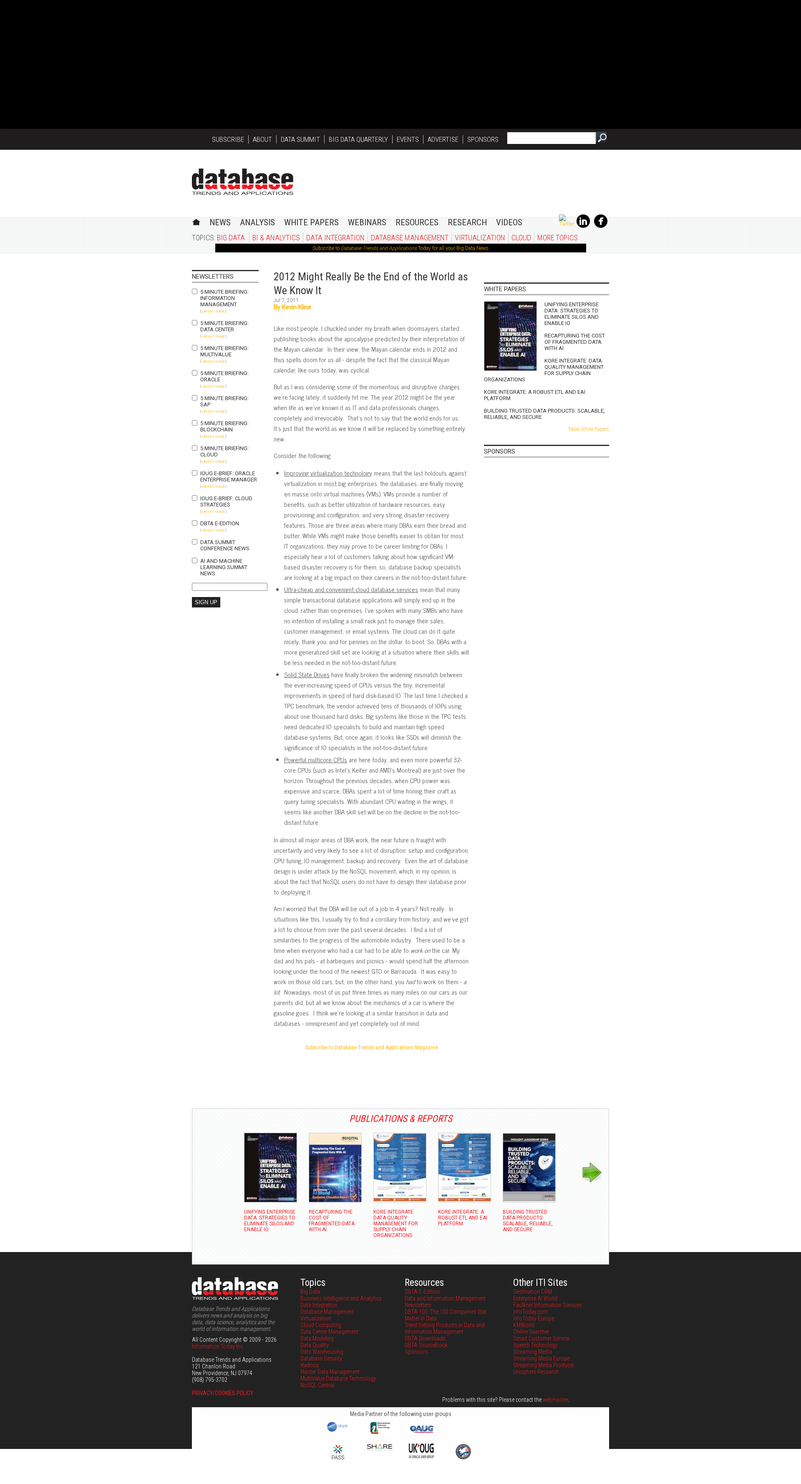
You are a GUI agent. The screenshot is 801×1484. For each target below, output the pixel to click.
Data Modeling (317, 1338)
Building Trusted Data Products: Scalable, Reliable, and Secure (544, 414)
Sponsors (483, 139)
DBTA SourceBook (426, 1345)
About (262, 139)
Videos (509, 222)
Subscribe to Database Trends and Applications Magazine (371, 1048)
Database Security (321, 1358)
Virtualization (480, 237)
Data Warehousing (321, 1351)
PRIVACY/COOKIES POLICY (222, 1393)
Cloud (521, 237)
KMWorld (523, 1325)
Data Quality (314, 1345)
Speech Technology (535, 1345)
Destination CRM (532, 1291)
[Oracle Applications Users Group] (421, 1433)
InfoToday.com (530, 1311)
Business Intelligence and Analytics (341, 1298)
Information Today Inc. (218, 1346)
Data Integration (335, 237)
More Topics (557, 237)
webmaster (555, 1399)
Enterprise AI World (535, 1298)
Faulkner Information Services (547, 1305)
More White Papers (589, 429)
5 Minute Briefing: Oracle (224, 376)
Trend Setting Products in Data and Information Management (445, 1328)
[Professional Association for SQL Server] (337, 1460)
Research (467, 222)
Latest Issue (213, 311)
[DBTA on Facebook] (600, 226)
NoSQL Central (317, 1385)
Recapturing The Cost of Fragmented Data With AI (574, 342)
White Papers (311, 222)
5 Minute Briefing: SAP (224, 401)
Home (196, 221)
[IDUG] (338, 1431)
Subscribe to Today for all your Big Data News (400, 248)
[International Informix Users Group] (380, 1433)
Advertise (443, 139)
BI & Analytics (276, 237)
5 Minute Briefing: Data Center (224, 326)
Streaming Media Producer (543, 1365)
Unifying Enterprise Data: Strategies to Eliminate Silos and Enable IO (571, 313)
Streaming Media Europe (541, 1358)
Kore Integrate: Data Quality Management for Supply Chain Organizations (544, 370)
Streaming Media (532, 1351)
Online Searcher (531, 1331)
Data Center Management (329, 1331)
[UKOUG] (421, 1456)
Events (408, 139)
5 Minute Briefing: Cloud (224, 451)
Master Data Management (330, 1371)
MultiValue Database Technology (338, 1378)
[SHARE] (379, 1448)
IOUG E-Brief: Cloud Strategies (226, 501)
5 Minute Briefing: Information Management (224, 298)
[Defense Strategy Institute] (463, 1458)
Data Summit (300, 139)
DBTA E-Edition (219, 523)
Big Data (231, 237)
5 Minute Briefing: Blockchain (224, 426)
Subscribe (228, 139)
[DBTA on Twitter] (566, 224)
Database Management (409, 237)
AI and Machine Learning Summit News (223, 567)
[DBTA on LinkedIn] (583, 226)
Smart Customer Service (541, 1338)
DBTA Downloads (425, 1338)
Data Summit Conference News (224, 545)
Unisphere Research (536, 1371)
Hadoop (309, 1365)
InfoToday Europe (533, 1318)
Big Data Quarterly (358, 139)
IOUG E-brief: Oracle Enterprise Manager (228, 476)
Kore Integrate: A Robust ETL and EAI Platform (534, 395)
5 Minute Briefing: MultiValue (224, 351)
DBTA (242, 182)
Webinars (367, 222)
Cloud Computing (320, 1325)
